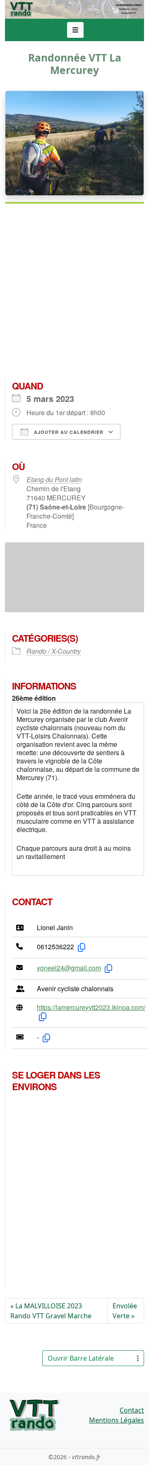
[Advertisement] (74, 295)
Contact (132, 1410)
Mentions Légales (116, 1420)
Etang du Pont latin (54, 479)
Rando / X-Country (53, 651)
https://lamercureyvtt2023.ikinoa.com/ (91, 1007)
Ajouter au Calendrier (67, 432)
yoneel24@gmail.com (69, 968)
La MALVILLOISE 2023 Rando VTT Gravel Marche (50, 1310)
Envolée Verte (125, 1310)
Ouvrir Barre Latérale (81, 1358)
